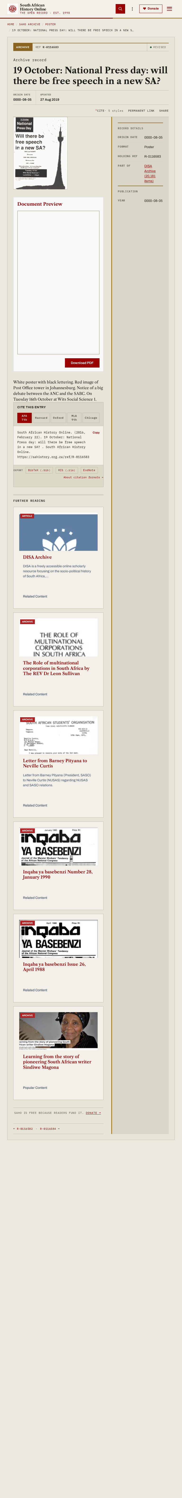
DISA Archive (37, 557)
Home (10, 24)
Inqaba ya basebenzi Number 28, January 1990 (58, 874)
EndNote (89, 470)
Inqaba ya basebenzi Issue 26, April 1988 (54, 967)
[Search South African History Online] (120, 9)
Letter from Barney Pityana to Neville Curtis (55, 763)
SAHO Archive (29, 24)
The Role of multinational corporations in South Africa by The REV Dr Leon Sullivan (56, 668)
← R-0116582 (23, 1128)
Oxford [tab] (58, 417)
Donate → (93, 1113)
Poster (50, 24)
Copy (96, 432)
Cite (109, 110)
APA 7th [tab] (24, 418)
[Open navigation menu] (169, 9)
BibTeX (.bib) (39, 470)
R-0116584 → (49, 1128)
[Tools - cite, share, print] (132, 9)
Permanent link (141, 110)
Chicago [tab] (91, 417)
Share (164, 110)
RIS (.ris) (66, 470)
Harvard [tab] (41, 417)
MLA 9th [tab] (74, 418)
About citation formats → (83, 477)
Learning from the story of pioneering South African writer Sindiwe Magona (57, 1062)
